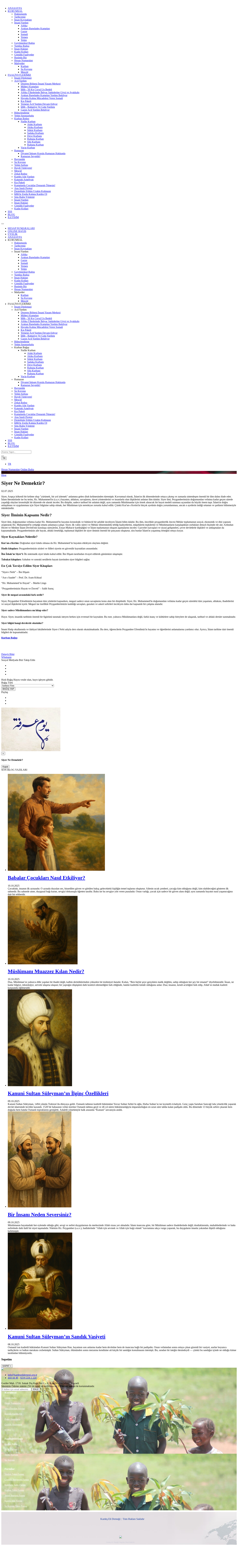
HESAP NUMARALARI (21, 228)
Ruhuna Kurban (35, 139)
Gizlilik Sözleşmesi (13, 1424)
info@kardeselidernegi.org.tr (22, 1374)
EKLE (36, 1389)
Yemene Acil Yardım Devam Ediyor (39, 104)
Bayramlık (19, 159)
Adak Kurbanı (34, 124)
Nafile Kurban (28, 121)
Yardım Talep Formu (14, 1474)
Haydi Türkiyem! (23, 168)
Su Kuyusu (26, 69)
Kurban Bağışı (21, 118)
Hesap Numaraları (23, 60)
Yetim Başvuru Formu (15, 1495)
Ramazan (19, 150)
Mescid (24, 72)
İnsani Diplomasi (23, 78)
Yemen (24, 37)
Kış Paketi (26, 101)
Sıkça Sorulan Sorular (15, 1408)
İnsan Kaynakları (23, 19)
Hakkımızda (20, 14)
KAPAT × (7, 1366)
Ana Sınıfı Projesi (23, 188)
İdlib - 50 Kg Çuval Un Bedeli (36, 89)
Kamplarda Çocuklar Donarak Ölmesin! (34, 185)
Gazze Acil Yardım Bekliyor (35, 109)
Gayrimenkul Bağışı (24, 43)
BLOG (11, 214)
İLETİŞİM (13, 217)
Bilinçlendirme (21, 112)
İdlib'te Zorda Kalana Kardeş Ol (30, 194)
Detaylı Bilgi (7, 654)
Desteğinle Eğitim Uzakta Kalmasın (32, 191)
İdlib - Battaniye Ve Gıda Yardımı (38, 107)
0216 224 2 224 (28, 1377)
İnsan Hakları (21, 48)
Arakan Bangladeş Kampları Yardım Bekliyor (44, 95)
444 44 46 (13, 1377)
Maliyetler (19, 63)
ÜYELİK (13, 234)
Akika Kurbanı (35, 127)
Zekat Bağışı (20, 173)
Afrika (24, 25)
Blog (3, 475)
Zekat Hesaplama (12, 1419)
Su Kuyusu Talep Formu (16, 1506)
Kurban (24, 66)
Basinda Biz (20, 57)
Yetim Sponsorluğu (24, 115)
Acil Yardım (20, 80)
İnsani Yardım (21, 22)
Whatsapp (6, 657)
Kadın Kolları (21, 51)
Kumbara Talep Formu (15, 1485)
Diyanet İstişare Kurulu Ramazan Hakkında (43, 153)
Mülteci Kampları (30, 86)
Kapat (5, 766)
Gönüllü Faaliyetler (24, 54)
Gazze (24, 31)
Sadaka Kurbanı (35, 133)
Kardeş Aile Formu (13, 1501)
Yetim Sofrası (21, 165)
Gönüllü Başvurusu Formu (17, 1479)
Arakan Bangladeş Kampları (35, 28)
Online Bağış (27, 469)
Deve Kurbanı (34, 136)
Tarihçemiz (20, 16)
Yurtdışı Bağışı (21, 46)
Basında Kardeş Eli (13, 1414)
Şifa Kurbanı (33, 141)
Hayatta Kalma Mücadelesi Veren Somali (42, 98)
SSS (10, 211)
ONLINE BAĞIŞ (17, 231)
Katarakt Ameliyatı (24, 179)
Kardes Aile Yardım (24, 176)
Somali (24, 34)
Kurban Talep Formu (14, 1490)
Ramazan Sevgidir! (30, 156)
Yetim (24, 40)
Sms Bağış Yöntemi (24, 197)
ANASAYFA (15, 8)
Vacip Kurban (28, 147)
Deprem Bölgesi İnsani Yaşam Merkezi (41, 83)
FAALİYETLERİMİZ (19, 75)
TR (4, 458)
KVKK (8, 1430)
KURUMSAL (15, 11)
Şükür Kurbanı (34, 130)
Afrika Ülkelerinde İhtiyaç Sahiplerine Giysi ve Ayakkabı (50, 92)
